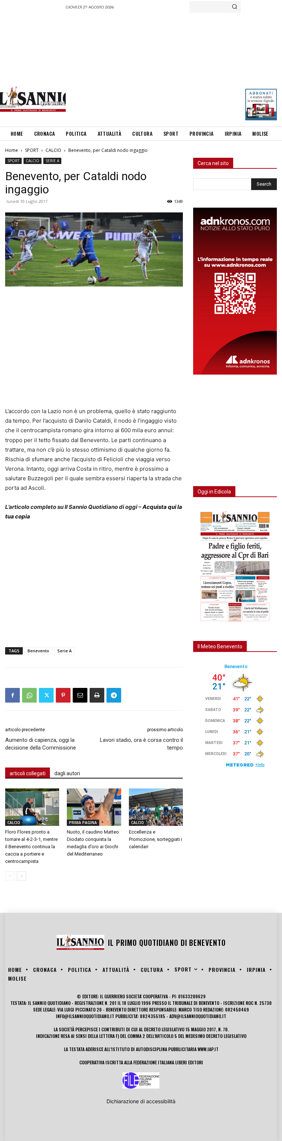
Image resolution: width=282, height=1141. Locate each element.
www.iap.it (208, 1049)
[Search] (234, 7)
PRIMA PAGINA (83, 822)
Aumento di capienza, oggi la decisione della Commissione (40, 744)
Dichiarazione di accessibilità (141, 1101)
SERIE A (52, 160)
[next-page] (21, 876)
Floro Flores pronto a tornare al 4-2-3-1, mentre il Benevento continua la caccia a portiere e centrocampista (31, 846)
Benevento (38, 650)
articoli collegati (28, 773)
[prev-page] (9, 876)
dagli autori (67, 773)
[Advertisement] (174, 68)
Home (11, 150)
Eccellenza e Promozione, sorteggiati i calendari (155, 839)
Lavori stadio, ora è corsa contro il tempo (141, 744)
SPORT (32, 150)
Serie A (64, 650)
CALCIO (53, 150)
